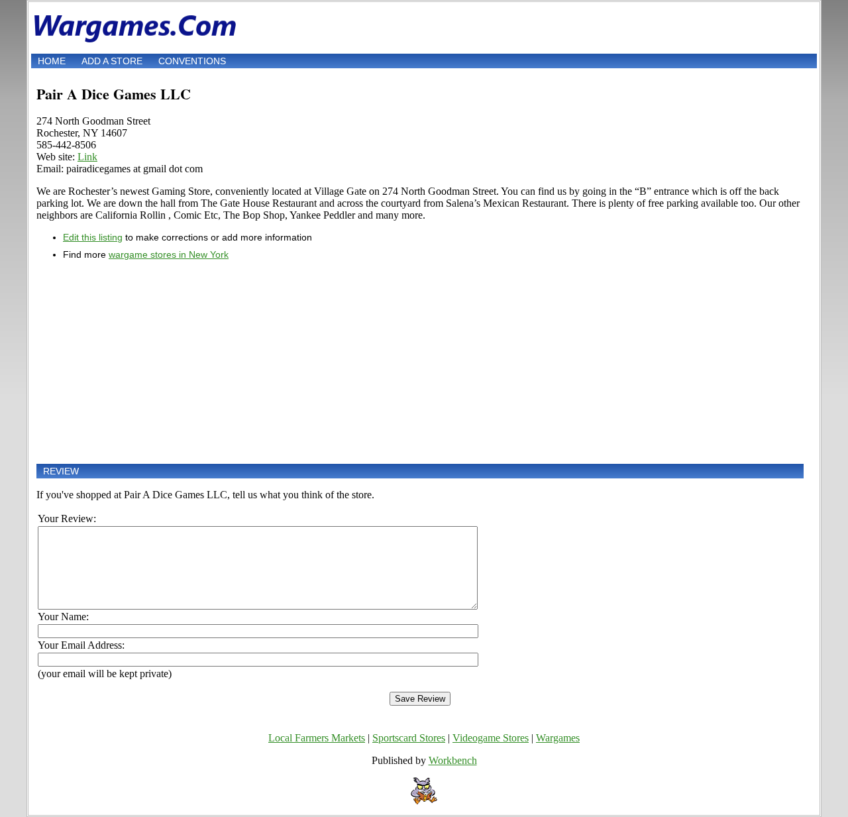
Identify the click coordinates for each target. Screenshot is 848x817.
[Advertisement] (420, 362)
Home (52, 61)
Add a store (111, 61)
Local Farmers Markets (316, 737)
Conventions (192, 61)
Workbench (453, 760)
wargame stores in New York (169, 254)
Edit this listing (93, 237)
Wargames (558, 737)
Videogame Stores (490, 737)
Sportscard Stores (408, 737)
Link (87, 156)
